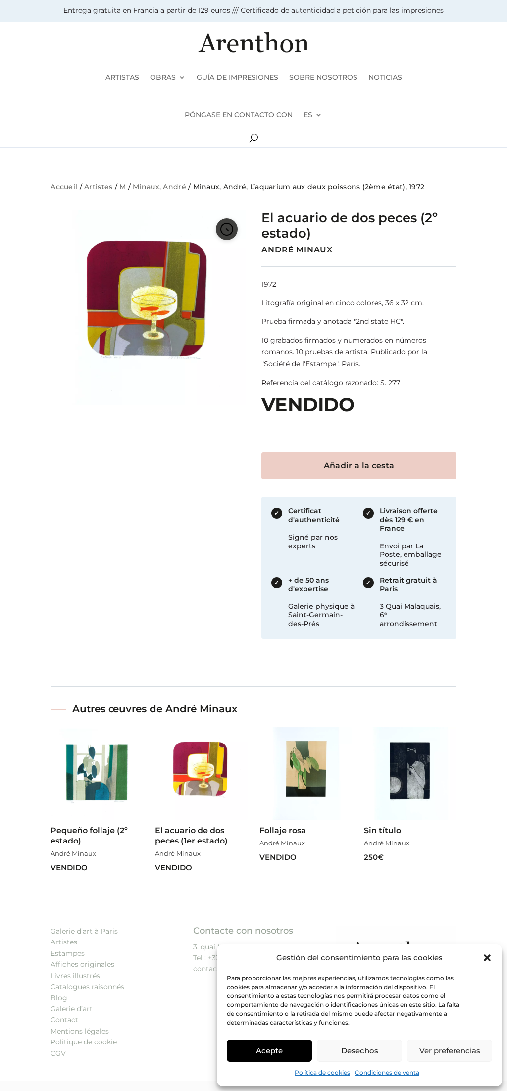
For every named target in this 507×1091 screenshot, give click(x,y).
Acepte (269, 1050)
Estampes (68, 953)
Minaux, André (159, 187)
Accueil (64, 187)
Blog (59, 997)
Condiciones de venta (387, 1072)
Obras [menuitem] (163, 77)
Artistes (98, 187)
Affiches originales (82, 964)
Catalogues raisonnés (87, 986)
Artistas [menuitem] (122, 77)
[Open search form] (254, 138)
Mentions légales (80, 1031)
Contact (64, 1019)
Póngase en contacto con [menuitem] (239, 114)
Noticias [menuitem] (385, 77)
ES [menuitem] (308, 114)
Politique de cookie (84, 1042)
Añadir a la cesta (359, 465)
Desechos (359, 1050)
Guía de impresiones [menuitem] (237, 77)
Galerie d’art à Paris (84, 931)
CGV (58, 1053)
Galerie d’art (72, 1008)
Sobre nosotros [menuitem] (323, 77)
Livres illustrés (75, 975)
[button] (487, 958)
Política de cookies (322, 1072)
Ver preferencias (449, 1050)
